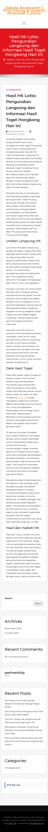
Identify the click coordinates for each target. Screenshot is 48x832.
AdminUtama (17, 131)
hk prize (22, 397)
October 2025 (12, 633)
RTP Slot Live (13, 785)
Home (9, 59)
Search (8, 598)
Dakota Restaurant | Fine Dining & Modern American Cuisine (24, 10)
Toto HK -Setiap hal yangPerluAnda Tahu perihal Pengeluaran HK (23, 721)
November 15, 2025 (15, 134)
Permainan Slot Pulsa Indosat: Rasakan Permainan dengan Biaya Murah (22, 703)
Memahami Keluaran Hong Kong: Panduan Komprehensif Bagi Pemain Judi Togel (23, 730)
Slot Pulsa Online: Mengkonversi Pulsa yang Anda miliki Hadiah (24, 713)
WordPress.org (37, 823)
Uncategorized (13, 90)
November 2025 (13, 628)
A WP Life (11, 823)
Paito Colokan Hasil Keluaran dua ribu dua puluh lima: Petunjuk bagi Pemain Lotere (24, 741)
